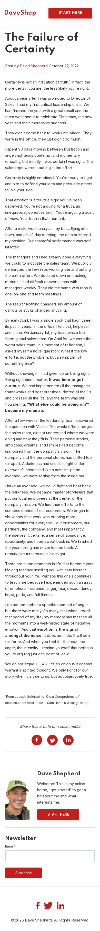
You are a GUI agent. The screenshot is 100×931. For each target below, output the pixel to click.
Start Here (70, 13)
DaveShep (20, 13)
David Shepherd (34, 65)
